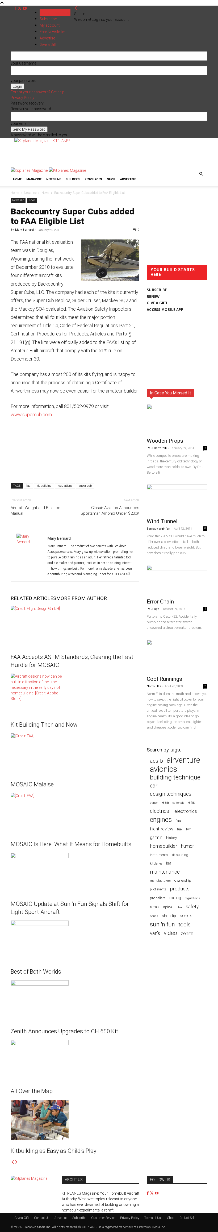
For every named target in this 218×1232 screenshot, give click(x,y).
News (45, 193)
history (171, 837)
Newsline (53, 179)
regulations (65, 485)
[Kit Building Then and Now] (75, 694)
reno (154, 906)
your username (23, 63)
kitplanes (156, 863)
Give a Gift (21, 1218)
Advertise (128, 179)
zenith (187, 933)
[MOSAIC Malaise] (75, 753)
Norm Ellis (154, 686)
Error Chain (160, 601)
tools (185, 924)
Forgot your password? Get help (37, 92)
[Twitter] (20, 8)
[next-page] (16, 1162)
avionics (163, 769)
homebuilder (163, 846)
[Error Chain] (177, 580)
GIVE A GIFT (157, 303)
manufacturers (160, 880)
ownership (182, 880)
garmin (156, 837)
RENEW (153, 296)
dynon (154, 803)
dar (153, 786)
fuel (179, 829)
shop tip (169, 915)
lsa (168, 863)
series (154, 916)
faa (28, 485)
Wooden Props (165, 441)
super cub (85, 485)
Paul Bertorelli (157, 448)
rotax (179, 907)
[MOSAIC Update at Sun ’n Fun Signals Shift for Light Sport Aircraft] (75, 873)
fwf (188, 829)
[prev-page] (12, 1162)
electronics (185, 811)
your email (19, 123)
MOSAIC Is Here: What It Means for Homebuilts (71, 844)
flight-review (161, 828)
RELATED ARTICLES (33, 598)
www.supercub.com (31, 414)
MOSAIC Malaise (32, 784)
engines (161, 819)
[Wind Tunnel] (177, 500)
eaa (165, 802)
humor (187, 846)
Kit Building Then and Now (44, 724)
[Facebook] (15, 8)
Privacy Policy (22, 97)
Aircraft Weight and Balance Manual (35, 510)
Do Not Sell (187, 1218)
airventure (183, 760)
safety (192, 906)
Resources (93, 179)
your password (23, 80)
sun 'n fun (162, 924)
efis (191, 802)
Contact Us (41, 1218)
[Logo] (30, 170)
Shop (111, 179)
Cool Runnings (164, 679)
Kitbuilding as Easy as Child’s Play (53, 1150)
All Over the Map (32, 1091)
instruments (159, 855)
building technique (175, 777)
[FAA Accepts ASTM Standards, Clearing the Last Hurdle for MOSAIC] (75, 626)
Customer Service (103, 1218)
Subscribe (48, 19)
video (170, 933)
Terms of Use (153, 1218)
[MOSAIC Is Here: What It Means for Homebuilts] (75, 813)
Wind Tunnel (162, 521)
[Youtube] (25, 8)
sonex (186, 915)
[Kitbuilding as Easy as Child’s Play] (75, 1120)
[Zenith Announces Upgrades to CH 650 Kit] (75, 1000)
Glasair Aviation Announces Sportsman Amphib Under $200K (110, 510)
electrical (160, 811)
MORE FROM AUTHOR (81, 598)
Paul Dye (153, 609)
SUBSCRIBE (157, 289)
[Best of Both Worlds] (75, 941)
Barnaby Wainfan (158, 528)
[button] (201, 174)
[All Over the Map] (75, 1060)
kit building (44, 485)
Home (17, 179)
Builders (73, 179)
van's (155, 933)
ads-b (156, 761)
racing (175, 897)
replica (167, 907)
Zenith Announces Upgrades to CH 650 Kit (64, 1031)
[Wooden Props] (177, 419)
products (180, 889)
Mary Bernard (24, 229)
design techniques (170, 794)
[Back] (76, 8)
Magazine (33, 179)
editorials (179, 803)
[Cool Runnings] (177, 656)
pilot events (158, 889)
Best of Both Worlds (36, 971)
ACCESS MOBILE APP (165, 309)
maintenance (165, 872)
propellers (158, 898)
